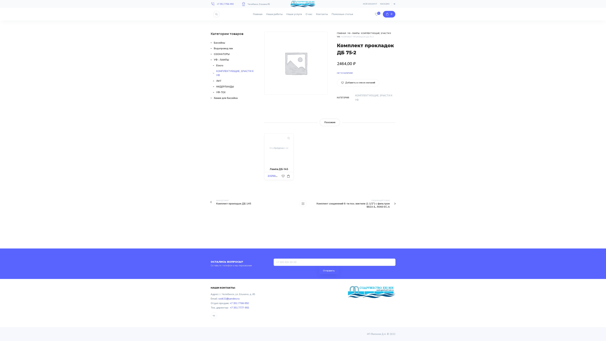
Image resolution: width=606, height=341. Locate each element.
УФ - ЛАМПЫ (353, 33)
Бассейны (219, 42)
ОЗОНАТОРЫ (222, 54)
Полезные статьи (342, 14)
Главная (257, 14)
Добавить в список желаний (360, 82)
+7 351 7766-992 (225, 4)
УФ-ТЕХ (221, 92)
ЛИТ (218, 81)
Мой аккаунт (370, 4)
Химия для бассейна (226, 98)
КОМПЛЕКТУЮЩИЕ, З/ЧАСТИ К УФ (235, 73)
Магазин (384, 4)
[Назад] (303, 203)
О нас (309, 14)
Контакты (322, 14)
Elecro (219, 65)
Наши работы (274, 14)
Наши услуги (294, 14)
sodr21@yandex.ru (229, 298)
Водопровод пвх (223, 48)
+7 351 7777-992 (239, 307)
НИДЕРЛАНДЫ (225, 86)
